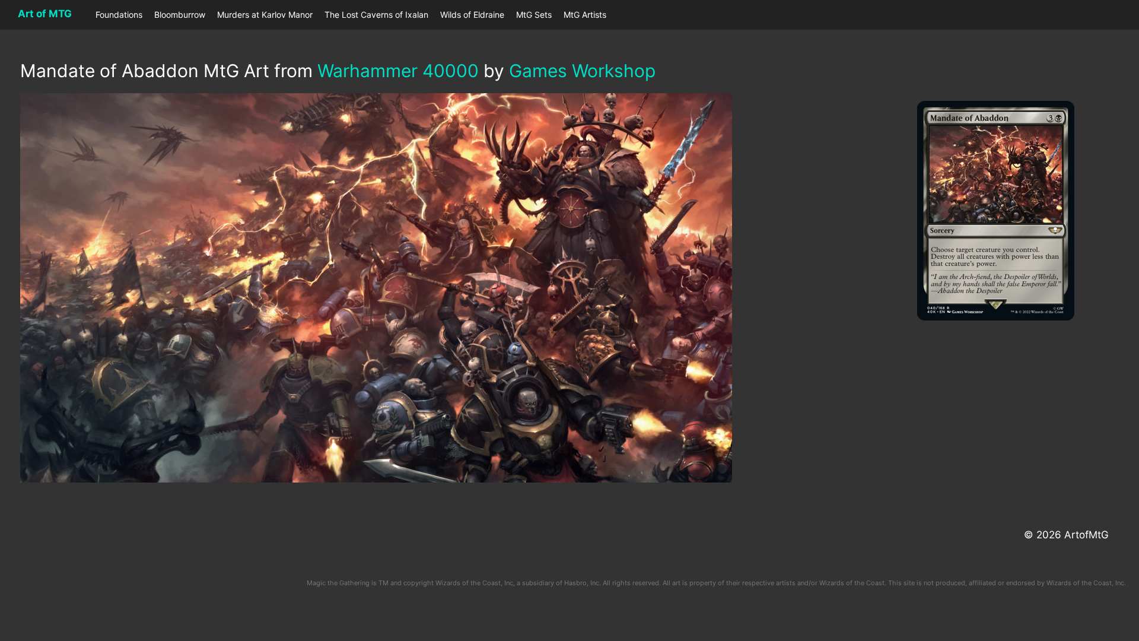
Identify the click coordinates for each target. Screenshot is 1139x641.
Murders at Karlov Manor (265, 14)
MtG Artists (585, 14)
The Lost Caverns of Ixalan (376, 14)
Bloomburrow (179, 14)
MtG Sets (534, 14)
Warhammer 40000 (398, 70)
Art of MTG (45, 14)
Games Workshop (582, 70)
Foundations (119, 14)
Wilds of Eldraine (472, 14)
